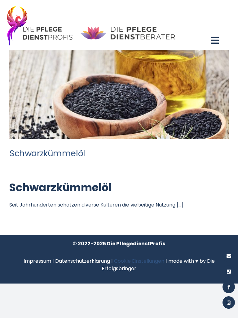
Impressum (37, 261)
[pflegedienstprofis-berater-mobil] (91, 5)
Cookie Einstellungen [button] (139, 261)
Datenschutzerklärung (82, 261)
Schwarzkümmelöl (47, 153)
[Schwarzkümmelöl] (119, 94)
